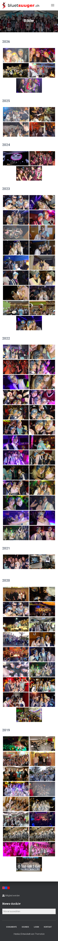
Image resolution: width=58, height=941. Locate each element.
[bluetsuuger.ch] (21, 5)
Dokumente (11, 927)
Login (36, 927)
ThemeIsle (39, 934)
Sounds (25, 927)
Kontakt (48, 927)
